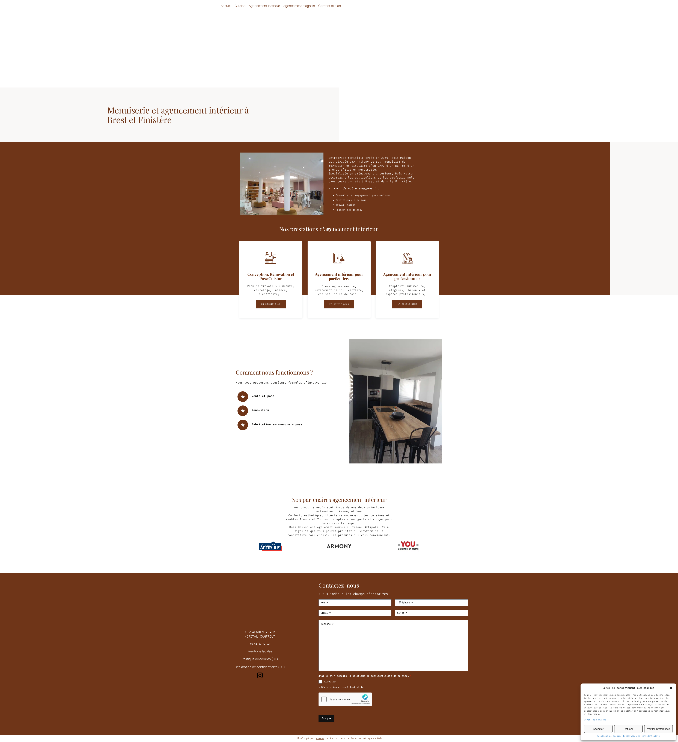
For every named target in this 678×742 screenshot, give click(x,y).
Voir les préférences (658, 728)
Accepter (598, 728)
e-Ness (320, 738)
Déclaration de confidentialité (641, 736)
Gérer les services (595, 719)
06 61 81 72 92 (260, 643)
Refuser (628, 728)
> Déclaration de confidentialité (341, 687)
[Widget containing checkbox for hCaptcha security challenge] (345, 699)
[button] (671, 688)
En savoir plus (271, 304)
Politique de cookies (609, 736)
